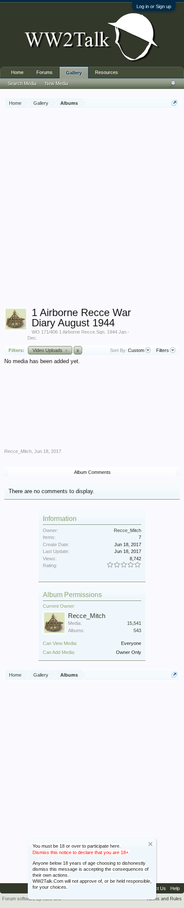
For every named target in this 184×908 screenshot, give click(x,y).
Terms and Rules (164, 898)
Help (175, 888)
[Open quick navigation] (174, 103)
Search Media (22, 83)
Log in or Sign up (154, 6)
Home (17, 72)
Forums (44, 72)
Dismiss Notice (150, 844)
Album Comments (92, 472)
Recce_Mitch (18, 451)
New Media (56, 83)
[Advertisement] (92, 209)
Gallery (74, 72)
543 (137, 630)
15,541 (134, 623)
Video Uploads (50, 350)
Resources (106, 72)
